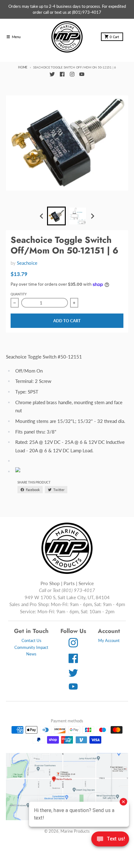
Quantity (18, 294)
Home (22, 67)
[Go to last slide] (42, 216)
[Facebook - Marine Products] (62, 74)
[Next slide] (92, 216)
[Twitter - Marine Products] (52, 74)
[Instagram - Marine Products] (72, 74)
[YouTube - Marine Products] (82, 74)
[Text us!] (110, 839)
